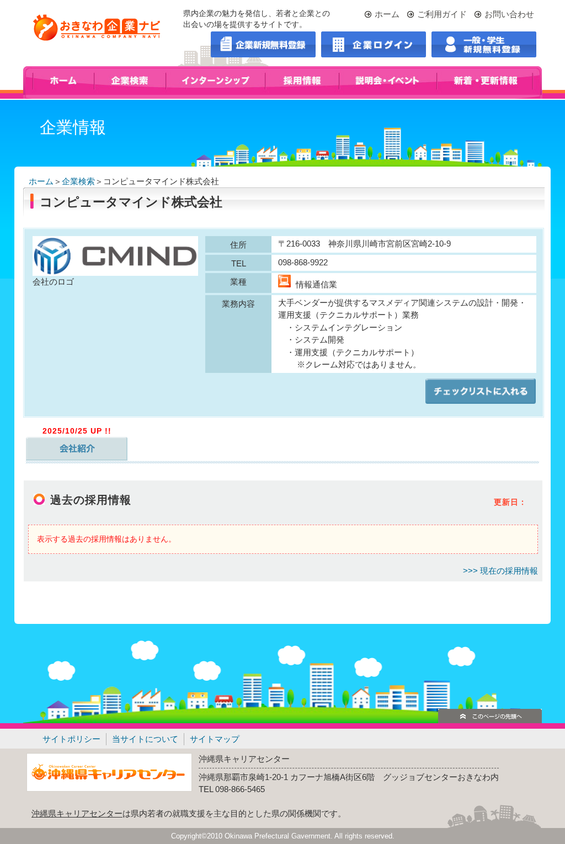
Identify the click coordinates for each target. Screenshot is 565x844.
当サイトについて (145, 739)
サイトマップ (214, 739)
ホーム (387, 14)
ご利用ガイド (442, 14)
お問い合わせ (509, 14)
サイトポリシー (71, 739)
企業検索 (78, 181)
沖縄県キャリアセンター (76, 813)
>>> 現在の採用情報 (500, 570)
